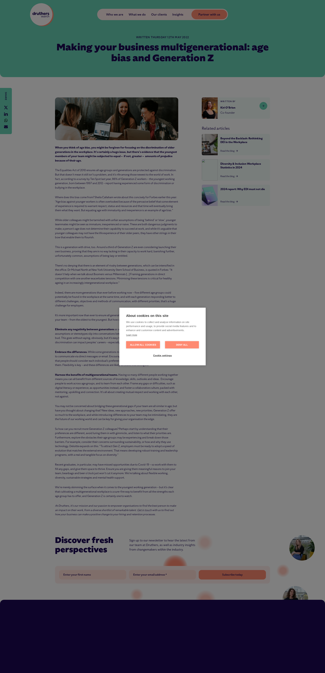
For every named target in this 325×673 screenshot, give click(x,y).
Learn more (131, 335)
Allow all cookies (143, 345)
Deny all (182, 345)
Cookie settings (162, 355)
